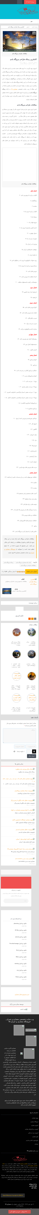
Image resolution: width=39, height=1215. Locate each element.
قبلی (22, 579)
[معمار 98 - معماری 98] (19, 1158)
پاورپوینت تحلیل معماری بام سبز (27, 832)
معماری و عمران (24, 1163)
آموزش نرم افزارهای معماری (31, 1129)
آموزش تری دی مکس (33, 1132)
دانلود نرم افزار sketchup (20, 963)
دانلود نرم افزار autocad (20, 937)
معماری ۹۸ (14, 89)
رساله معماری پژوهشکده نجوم (30, 664)
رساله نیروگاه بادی (8, 562)
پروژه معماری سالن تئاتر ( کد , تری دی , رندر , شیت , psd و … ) (19, 783)
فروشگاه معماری (23, 63)
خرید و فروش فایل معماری (22, 994)
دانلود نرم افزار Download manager (18, 943)
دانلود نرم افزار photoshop (20, 923)
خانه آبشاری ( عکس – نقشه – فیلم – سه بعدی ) (15, 665)
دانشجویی (30, 63)
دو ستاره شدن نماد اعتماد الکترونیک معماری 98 (23, 851)
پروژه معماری (35, 1118)
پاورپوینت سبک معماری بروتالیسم (26, 793)
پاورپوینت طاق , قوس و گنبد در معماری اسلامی (15, 709)
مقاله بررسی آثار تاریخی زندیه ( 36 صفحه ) (15, 643)
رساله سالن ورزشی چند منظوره (26, 772)
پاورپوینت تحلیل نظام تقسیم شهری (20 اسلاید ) (15, 688)
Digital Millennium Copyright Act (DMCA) (13, 1195)
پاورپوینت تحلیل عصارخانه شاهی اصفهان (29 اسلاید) (30, 688)
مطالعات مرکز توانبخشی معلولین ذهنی (30, 643)
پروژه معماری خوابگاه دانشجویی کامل (25, 822)
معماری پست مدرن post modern (27, 861)
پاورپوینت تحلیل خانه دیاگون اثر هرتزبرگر (24, 803)
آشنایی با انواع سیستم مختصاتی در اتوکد (25, 813)
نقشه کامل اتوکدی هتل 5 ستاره (27, 842)
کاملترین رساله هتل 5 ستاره (19, 591)
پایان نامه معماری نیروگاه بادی (23, 562)
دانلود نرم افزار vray (21, 970)
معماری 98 (8, 1204)
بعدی (16, 589)
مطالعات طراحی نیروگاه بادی (28, 565)
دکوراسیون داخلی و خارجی (32, 1140)
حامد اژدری (30, 62)
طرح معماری (35, 1136)
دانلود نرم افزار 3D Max (20, 930)
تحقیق (34, 63)
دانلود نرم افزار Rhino (21, 957)
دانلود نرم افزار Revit (21, 950)
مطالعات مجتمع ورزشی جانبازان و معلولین (16, 581)
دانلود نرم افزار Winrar (21, 977)
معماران (36, 1144)
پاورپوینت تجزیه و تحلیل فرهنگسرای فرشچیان (30, 710)
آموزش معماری (34, 1125)
